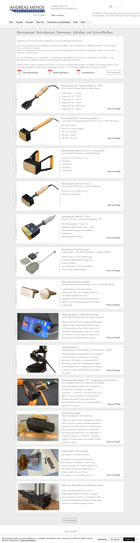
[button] (29, 22)
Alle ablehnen (115, 539)
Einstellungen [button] (102, 539)
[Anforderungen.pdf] (19, 72)
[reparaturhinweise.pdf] (78, 72)
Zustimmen (129, 539)
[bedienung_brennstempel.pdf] (50, 72)
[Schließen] (137, 539)
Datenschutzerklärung (28, 540)
